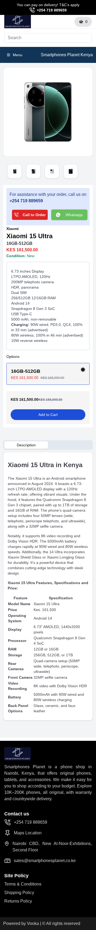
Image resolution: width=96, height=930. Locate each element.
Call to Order (34, 215)
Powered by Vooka (21, 923)
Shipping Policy (19, 892)
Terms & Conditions (22, 884)
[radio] (83, 369)
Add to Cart (48, 415)
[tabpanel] (48, 586)
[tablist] (48, 445)
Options (12, 356)
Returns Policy (18, 901)
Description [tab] (26, 445)
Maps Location (28, 833)
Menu (17, 55)
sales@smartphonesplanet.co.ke (45, 860)
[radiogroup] (48, 374)
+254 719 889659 (52, 10)
